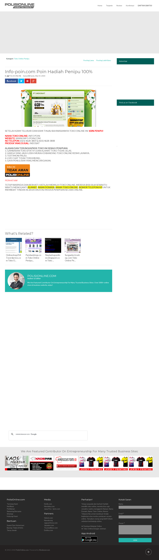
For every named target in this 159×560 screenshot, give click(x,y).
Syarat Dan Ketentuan (15, 525)
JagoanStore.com (51, 523)
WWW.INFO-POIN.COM (28, 138)
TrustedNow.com (51, 528)
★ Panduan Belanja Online (91, 526)
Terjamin (109, 5)
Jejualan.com (49, 525)
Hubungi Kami (12, 516)
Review (119, 5)
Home (100, 5)
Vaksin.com (48, 518)
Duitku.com (48, 530)
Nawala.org (48, 520)
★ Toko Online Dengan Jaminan (93, 529)
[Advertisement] (79, 32)
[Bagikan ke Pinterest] (27, 81)
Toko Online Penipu (21, 59)
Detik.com (48, 504)
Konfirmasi (130, 5)
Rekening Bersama (14, 511)
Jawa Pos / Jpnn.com (52, 509)
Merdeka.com (49, 506)
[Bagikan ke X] (21, 81)
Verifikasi (10, 506)
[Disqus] (58, 331)
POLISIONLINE (15, 76)
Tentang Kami (12, 504)
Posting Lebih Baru (103, 60)
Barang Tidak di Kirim (15, 528)
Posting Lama (88, 60)
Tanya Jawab (12, 530)
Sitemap (10, 514)
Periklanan (11, 509)
